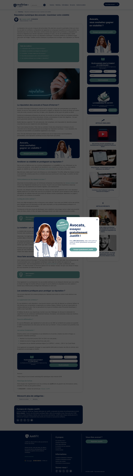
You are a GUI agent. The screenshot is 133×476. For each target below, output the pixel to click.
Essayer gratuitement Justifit (83, 249)
